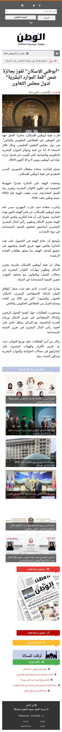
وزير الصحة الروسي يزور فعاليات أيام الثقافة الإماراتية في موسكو (35, 464)
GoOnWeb (35, 716)
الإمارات (54, 93)
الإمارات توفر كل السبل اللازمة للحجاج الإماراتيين (34, 674)
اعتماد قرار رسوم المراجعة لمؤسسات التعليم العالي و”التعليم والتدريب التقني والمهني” (32, 527)
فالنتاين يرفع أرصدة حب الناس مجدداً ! (34, 680)
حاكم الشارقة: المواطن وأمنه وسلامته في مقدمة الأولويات (35, 685)
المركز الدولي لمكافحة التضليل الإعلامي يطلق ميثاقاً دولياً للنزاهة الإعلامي (32, 400)
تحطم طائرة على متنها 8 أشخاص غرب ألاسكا (40, 61)
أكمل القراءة (48, 498)
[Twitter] (33, 5)
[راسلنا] (31, 23)
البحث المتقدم (20, 17)
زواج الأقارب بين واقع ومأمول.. (35, 691)
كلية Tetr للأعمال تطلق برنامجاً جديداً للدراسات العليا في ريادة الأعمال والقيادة (31, 432)
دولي (7, 61)
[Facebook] (39, 5)
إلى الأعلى (30, 705)
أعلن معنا (25, 721)
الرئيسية (42, 721)
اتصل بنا (42, 726)
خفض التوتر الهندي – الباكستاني (35, 669)
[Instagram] (22, 5)
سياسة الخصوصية (26, 726)
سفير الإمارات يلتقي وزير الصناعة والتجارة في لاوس (31, 494)
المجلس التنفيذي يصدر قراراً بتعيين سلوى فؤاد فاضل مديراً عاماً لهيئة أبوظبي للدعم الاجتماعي (31, 559)
